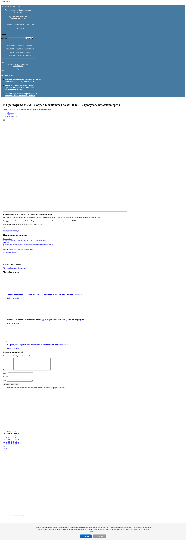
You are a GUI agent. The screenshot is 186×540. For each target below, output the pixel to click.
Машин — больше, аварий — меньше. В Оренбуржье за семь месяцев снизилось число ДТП (42, 405)
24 (4, 444)
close (2, 62)
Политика (30, 45)
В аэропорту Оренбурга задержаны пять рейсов (84, 422)
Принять (86, 536)
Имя (5, 373)
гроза (8, 231)
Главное (9, 24)
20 (11, 442)
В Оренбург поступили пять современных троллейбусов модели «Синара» (99, 410)
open (2, 70)
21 (13, 442)
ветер (5, 231)
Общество (21, 45)
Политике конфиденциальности (54, 388)
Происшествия (11, 45)
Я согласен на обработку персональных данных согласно (35, 388)
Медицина (19, 49)
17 (4, 442)
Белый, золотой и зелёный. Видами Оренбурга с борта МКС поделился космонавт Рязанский (19, 87)
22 (16, 442)
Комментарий (8, 370)
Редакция (14, 514)
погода (16, 231)
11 (6, 440)
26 (9, 444)
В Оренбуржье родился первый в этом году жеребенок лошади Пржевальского (23, 80)
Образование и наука (23, 52)
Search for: (4, 38)
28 (13, 444)
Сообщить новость (9, 252)
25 (6, 444)
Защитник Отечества (24, 24)
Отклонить (99, 536)
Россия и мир (29, 49)
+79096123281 (18, 66)
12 (9, 440)
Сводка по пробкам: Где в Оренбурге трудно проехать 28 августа (131, 422)
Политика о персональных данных (15, 515)
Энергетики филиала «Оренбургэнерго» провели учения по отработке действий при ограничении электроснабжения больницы (121, 416)
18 (6, 442)
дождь (12, 231)
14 (13, 440)
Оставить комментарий (43, 109)
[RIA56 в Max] (19, 69)
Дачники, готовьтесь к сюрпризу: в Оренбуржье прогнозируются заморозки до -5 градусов (119, 405)
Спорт (12, 52)
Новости (20, 28)
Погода (28, 55)
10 (4, 440)
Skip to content (5, 1)
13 (11, 440)
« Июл (5, 448)
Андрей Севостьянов (29, 109)
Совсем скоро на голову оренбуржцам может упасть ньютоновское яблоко (21, 95)
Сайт (4, 380)
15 (16, 440)
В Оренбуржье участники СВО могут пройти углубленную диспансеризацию (35, 410)
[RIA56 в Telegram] (17, 69)
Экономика (10, 49)
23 (18, 442)
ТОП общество (12, 116)
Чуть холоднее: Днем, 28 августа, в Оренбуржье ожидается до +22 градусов (34, 427)
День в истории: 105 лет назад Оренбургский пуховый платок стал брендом (35, 416)
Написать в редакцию (18, 64)
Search (29, 38)
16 (18, 440)
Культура (21, 55)
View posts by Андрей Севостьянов (14, 268)
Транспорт (12, 55)
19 (9, 442)
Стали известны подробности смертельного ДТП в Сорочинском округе (33, 422)
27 (11, 444)
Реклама (23, 514)
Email (5, 377)
